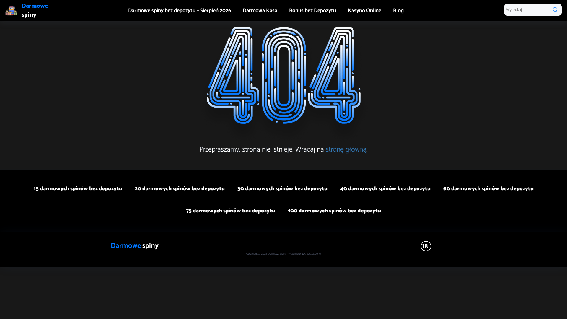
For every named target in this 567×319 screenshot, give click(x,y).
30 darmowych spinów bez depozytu (282, 188)
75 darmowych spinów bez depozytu (230, 210)
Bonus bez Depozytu (312, 10)
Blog (398, 10)
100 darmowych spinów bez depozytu (334, 210)
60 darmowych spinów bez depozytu (488, 188)
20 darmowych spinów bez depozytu (180, 188)
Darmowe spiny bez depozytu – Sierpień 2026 (179, 10)
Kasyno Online (364, 10)
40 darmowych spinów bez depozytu (385, 188)
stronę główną (346, 149)
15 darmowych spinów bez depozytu (77, 188)
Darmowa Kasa (260, 10)
